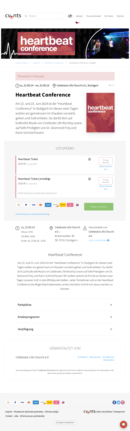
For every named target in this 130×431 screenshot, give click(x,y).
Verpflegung (25, 329)
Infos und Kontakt (98, 240)
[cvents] (12, 16)
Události (36, 62)
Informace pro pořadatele (32, 415)
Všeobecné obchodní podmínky (28, 411)
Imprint (8, 411)
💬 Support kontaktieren (65, 423)
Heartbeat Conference (54, 62)
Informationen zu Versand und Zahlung (32, 214)
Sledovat (84, 357)
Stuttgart (71, 240)
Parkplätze (24, 305)
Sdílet (112, 85)
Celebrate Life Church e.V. (32, 357)
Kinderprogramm (29, 317)
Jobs (16, 415)
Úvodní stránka (21, 62)
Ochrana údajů (51, 411)
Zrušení (8, 415)
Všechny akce (95, 357)
